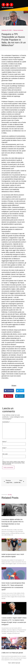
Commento (6, 421)
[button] (9, 390)
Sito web (5, 454)
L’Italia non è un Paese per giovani (12, 652)
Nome (4, 441)
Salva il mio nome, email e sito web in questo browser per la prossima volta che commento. (13, 463)
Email (4, 447)
